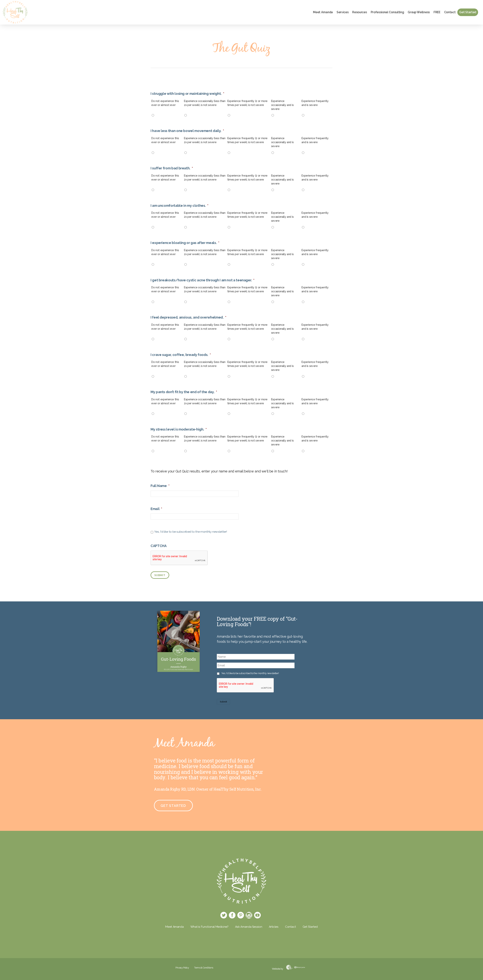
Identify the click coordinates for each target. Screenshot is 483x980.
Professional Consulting (387, 12)
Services (342, 12)
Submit (159, 575)
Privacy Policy (182, 967)
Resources (359, 12)
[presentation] (245, 685)
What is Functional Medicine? (209, 926)
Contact (450, 12)
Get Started (467, 12)
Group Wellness (419, 12)
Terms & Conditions (203, 967)
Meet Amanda (323, 12)
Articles (273, 926)
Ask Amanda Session (248, 926)
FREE (437, 12)
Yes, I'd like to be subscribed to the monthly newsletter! (190, 531)
